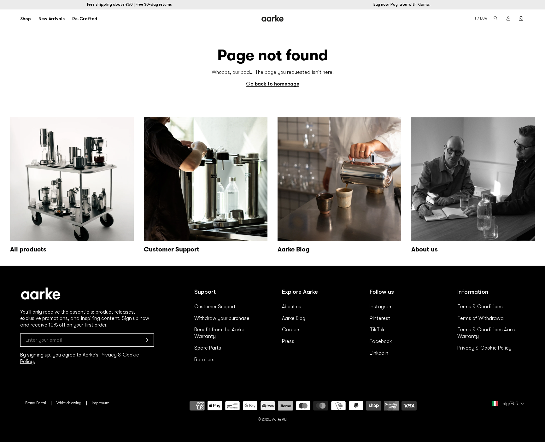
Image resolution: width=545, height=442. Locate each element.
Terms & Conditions (480, 306)
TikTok (377, 330)
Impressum (100, 403)
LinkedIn (379, 353)
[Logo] (272, 18)
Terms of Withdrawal (481, 318)
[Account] (508, 18)
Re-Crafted (84, 18)
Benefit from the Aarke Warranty (219, 333)
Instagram (381, 306)
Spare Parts (207, 348)
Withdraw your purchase (221, 318)
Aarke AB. (279, 419)
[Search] (496, 18)
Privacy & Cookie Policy (484, 348)
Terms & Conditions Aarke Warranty (487, 333)
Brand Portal (35, 403)
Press (288, 341)
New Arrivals (51, 18)
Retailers (204, 359)
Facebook (381, 341)
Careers (291, 330)
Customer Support (215, 306)
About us (291, 306)
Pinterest (380, 318)
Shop (25, 18)
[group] (72, 186)
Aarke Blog (293, 318)
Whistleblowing (68, 403)
